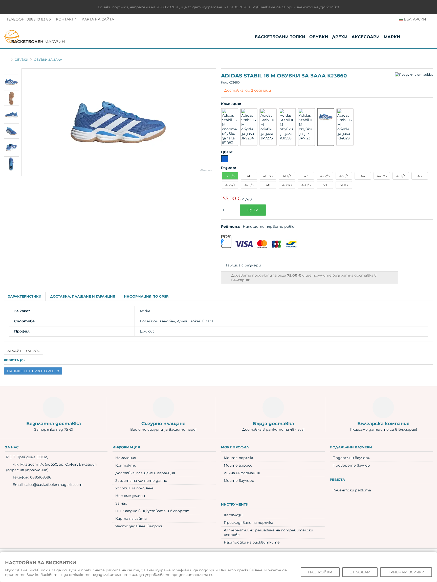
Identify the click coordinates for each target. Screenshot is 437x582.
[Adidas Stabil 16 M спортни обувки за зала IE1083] (229, 127)
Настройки (320, 572)
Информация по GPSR (146, 296)
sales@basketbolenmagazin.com (53, 484)
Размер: (229, 167)
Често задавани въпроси (139, 526)
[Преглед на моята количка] (417, 36)
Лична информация (242, 473)
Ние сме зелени (130, 495)
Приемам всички (406, 572)
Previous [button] (11, 70)
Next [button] (11, 173)
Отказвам (359, 572)
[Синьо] (225, 159)
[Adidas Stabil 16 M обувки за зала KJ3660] (119, 122)
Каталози (233, 515)
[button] (392, 37)
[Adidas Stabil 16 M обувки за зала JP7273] (268, 124)
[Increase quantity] (233, 204)
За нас (121, 503)
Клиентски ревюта (352, 490)
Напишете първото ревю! (269, 226)
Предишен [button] (24, 122)
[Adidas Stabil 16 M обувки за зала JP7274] (248, 124)
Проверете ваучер (351, 465)
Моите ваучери (239, 480)
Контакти (66, 19)
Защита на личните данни (141, 480)
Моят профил (235, 447)
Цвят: (227, 152)
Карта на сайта (98, 19)
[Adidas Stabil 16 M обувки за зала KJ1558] (287, 124)
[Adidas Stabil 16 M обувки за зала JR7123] (306, 124)
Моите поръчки (239, 457)
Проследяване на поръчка (248, 522)
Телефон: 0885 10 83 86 (28, 19)
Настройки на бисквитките (252, 542)
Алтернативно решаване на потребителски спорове (268, 532)
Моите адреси (238, 465)
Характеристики (24, 296)
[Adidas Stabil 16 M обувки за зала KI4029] (345, 124)
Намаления (125, 457)
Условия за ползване (134, 488)
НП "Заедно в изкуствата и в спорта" (152, 511)
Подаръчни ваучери (351, 457)
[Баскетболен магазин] (34, 36)
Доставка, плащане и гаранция (82, 296)
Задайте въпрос (23, 351)
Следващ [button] (213, 122)
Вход (428, 36)
